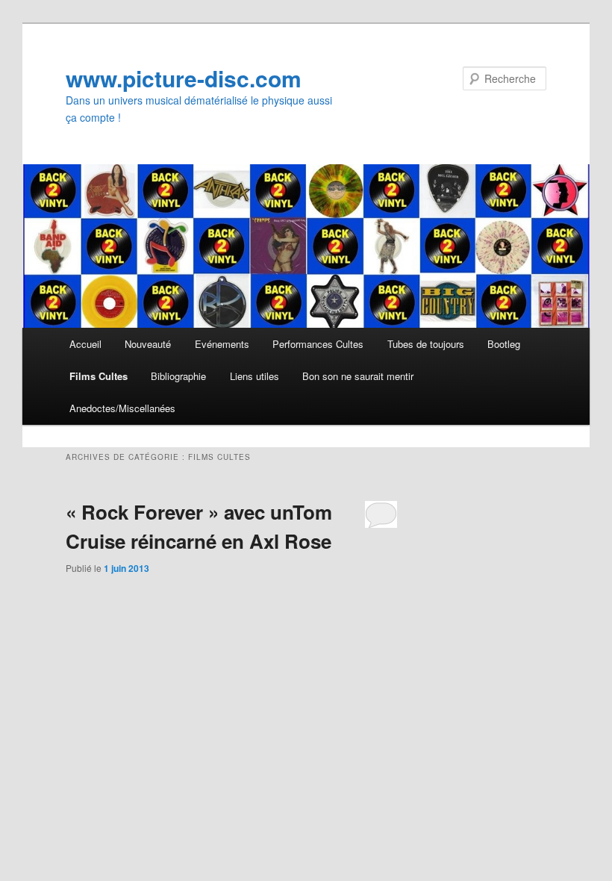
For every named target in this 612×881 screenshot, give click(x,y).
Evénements (222, 344)
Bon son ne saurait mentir (357, 376)
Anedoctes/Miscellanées (122, 408)
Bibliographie (178, 376)
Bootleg (503, 344)
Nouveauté (148, 344)
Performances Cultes (317, 344)
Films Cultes (98, 376)
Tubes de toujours (425, 344)
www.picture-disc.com (184, 78)
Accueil (85, 344)
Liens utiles (254, 376)
